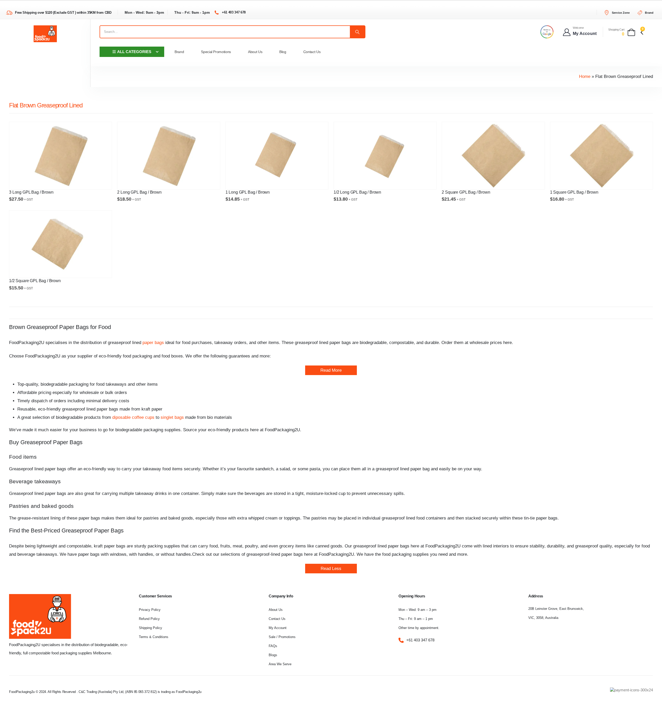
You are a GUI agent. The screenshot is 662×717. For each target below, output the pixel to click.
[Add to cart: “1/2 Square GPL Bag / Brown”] (93, 269)
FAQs (273, 646)
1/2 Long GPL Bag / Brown (357, 192)
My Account (278, 628)
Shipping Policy (150, 628)
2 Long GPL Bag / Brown (139, 192)
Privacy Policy (150, 610)
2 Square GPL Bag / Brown (466, 192)
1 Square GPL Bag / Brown (574, 192)
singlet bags (172, 417)
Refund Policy (149, 619)
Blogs (273, 655)
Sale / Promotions (282, 637)
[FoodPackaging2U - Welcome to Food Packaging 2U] (45, 33)
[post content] (60, 155)
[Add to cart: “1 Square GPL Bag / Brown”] (634, 181)
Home (584, 76)
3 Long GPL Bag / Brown (31, 192)
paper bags (152, 342)
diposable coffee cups (133, 417)
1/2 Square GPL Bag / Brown (35, 281)
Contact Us (312, 52)
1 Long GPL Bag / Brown (247, 192)
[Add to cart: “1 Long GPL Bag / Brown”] (309, 181)
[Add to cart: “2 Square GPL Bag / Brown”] (526, 181)
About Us (255, 52)
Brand (179, 52)
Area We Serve (280, 664)
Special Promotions (216, 52)
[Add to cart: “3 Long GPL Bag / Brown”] (93, 181)
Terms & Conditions (153, 637)
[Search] (357, 32)
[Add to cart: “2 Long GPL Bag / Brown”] (201, 181)
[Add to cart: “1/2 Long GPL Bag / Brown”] (418, 181)
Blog (282, 52)
